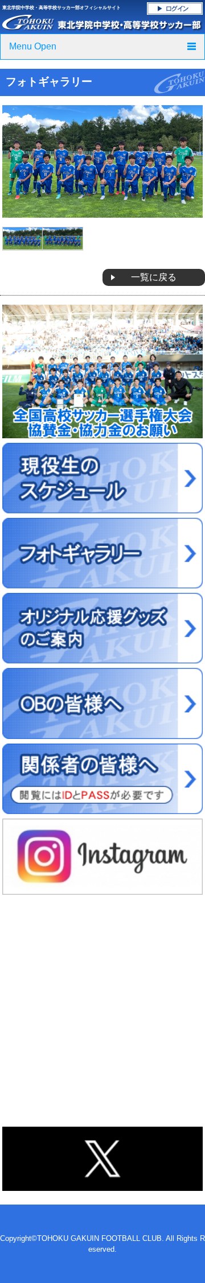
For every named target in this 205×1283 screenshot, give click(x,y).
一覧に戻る (154, 277)
